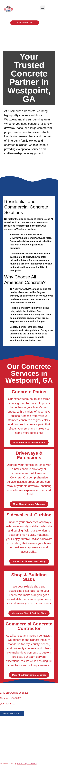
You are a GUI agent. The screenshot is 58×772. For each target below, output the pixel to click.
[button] (42, 8)
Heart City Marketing (27, 763)
